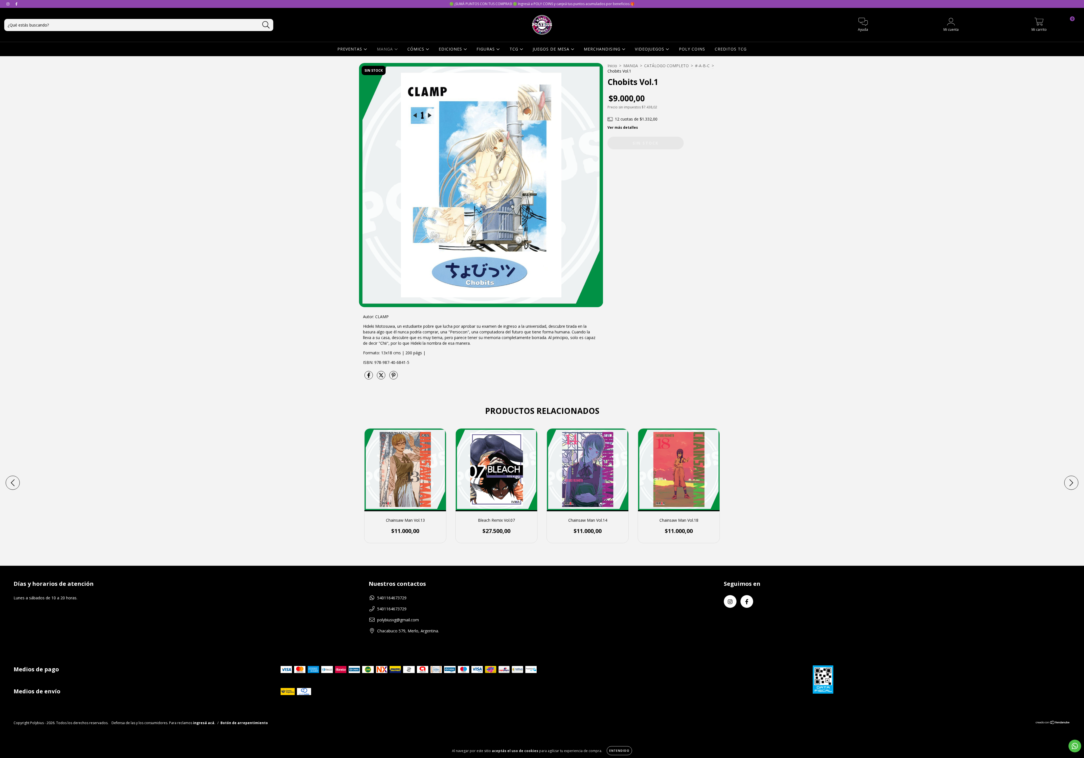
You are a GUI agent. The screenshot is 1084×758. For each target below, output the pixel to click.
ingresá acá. (204, 722)
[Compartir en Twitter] (381, 377)
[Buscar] (266, 25)
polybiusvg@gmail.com (398, 619)
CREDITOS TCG (731, 49)
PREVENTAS (350, 49)
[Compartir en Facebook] (369, 377)
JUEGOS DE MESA (552, 49)
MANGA (385, 49)
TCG (515, 49)
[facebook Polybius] (16, 3)
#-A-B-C (702, 65)
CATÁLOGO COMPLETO (666, 65)
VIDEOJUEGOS (650, 49)
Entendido (619, 751)
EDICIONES (451, 49)
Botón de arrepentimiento (244, 722)
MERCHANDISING (603, 49)
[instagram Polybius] (8, 3)
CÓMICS (416, 49)
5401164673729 (391, 597)
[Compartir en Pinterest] (393, 377)
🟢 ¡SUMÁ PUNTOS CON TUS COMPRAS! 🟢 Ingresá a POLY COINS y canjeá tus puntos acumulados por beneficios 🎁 (542, 3)
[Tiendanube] (1052, 723)
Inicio (612, 65)
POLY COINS (692, 49)
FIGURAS (486, 49)
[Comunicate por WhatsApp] (1074, 746)
